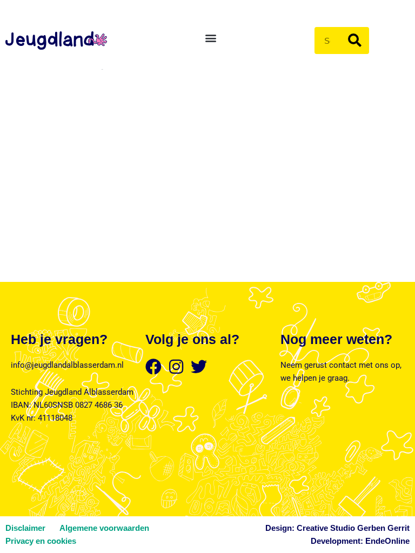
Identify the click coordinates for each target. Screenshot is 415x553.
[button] (210, 38)
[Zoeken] (355, 40)
